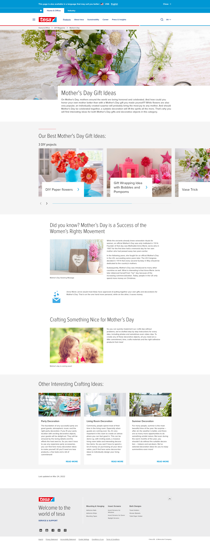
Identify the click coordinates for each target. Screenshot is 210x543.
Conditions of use (98, 539)
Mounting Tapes (91, 516)
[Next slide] (47, 203)
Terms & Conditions (113, 539)
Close (166, 4)
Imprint (40, 539)
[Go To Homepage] (40, 10)
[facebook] (53, 531)
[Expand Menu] (34, 19)
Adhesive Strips (91, 513)
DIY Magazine (59, 28)
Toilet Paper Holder (136, 516)
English (114, 4)
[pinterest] (59, 531)
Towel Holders (134, 510)
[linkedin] (40, 531)
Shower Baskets (135, 513)
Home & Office (54, 10)
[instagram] (65, 531)
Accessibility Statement (68, 539)
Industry (71, 10)
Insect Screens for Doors (116, 515)
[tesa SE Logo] (47, 19)
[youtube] (47, 531)
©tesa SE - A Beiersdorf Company (160, 539)
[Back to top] (170, 499)
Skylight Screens (113, 518)
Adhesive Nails (91, 510)
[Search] (162, 19)
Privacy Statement (52, 539)
